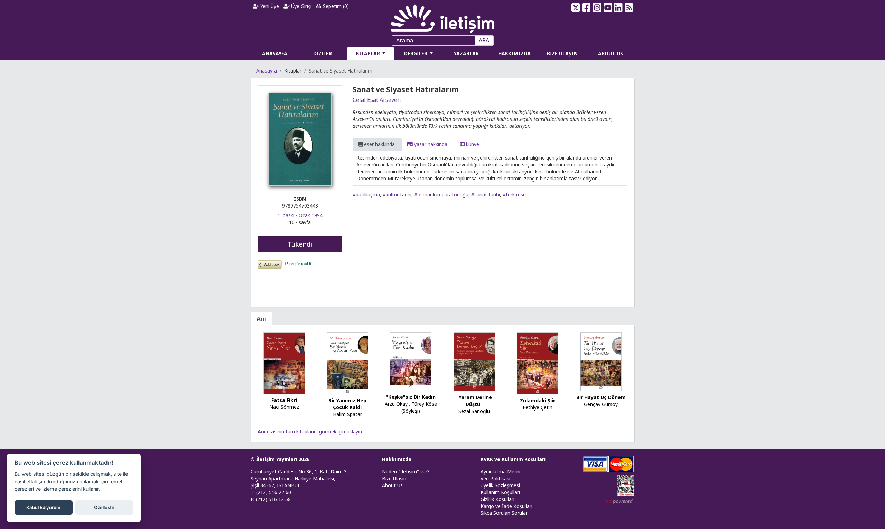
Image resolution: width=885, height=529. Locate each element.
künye (472, 144)
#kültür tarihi (397, 194)
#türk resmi (516, 194)
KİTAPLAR (368, 53)
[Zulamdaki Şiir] (537, 362)
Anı (261, 319)
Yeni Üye (269, 6)
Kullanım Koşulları (500, 492)
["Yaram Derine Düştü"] (474, 361)
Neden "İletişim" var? (406, 471)
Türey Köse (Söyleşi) (419, 407)
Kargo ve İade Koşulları (506, 506)
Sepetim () (335, 6)
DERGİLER (416, 53)
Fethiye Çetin (537, 407)
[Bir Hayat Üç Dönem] (601, 361)
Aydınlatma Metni (500, 471)
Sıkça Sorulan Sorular (504, 513)
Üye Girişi (300, 6)
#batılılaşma (366, 194)
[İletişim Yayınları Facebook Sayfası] (586, 7)
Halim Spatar (347, 414)
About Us (392, 485)
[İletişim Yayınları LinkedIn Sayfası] (618, 7)
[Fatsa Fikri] (284, 362)
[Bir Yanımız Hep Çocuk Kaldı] (347, 362)
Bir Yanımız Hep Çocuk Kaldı (347, 404)
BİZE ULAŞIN (562, 53)
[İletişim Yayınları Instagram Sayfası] (597, 7)
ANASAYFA (274, 53)
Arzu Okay (396, 404)
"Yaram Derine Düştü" (474, 400)
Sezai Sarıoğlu (474, 411)
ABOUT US (610, 53)
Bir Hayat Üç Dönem (601, 397)
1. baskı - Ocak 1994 (300, 215)
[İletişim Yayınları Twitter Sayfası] (575, 7)
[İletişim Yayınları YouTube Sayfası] (607, 7)
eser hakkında (379, 144)
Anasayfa (266, 70)
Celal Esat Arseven (377, 100)
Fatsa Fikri (284, 400)
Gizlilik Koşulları (497, 499)
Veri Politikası (495, 478)
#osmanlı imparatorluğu (441, 194)
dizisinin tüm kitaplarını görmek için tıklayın (310, 431)
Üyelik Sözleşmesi (500, 485)
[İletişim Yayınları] (442, 17)
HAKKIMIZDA (514, 53)
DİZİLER (322, 53)
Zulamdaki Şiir (537, 400)
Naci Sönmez (284, 407)
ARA (484, 40)
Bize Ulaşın (394, 478)
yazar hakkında (430, 144)
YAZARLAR (466, 53)
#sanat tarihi (485, 194)
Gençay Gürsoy (601, 404)
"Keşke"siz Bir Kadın (411, 397)
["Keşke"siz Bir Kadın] (410, 361)
